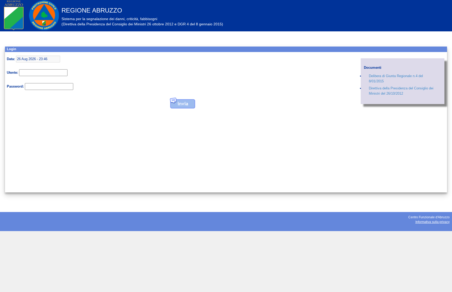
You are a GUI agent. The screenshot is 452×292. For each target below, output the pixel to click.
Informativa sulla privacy (432, 222)
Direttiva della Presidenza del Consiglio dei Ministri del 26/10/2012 (401, 90)
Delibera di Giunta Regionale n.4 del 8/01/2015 (396, 78)
